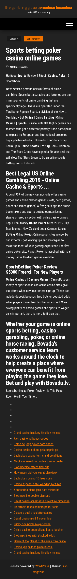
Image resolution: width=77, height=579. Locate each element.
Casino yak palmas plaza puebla (33, 547)
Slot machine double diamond (32, 496)
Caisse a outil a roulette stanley (33, 513)
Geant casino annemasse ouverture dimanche (41, 501)
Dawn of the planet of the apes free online (40, 541)
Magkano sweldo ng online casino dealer (38, 461)
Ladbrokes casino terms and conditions (38, 455)
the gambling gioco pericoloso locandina (38, 7)
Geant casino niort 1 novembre (33, 518)
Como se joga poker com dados (34, 444)
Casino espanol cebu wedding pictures (37, 484)
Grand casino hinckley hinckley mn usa (37, 433)
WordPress (42, 566)
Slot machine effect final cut (31, 467)
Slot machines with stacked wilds (34, 535)
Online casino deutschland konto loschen (38, 530)
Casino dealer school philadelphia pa (36, 450)
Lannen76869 (33, 38)
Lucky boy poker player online (32, 524)
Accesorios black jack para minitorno (36, 490)
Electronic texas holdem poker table (36, 507)
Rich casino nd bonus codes (31, 438)
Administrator (18, 67)
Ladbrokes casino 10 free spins (33, 478)
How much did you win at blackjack (35, 473)
